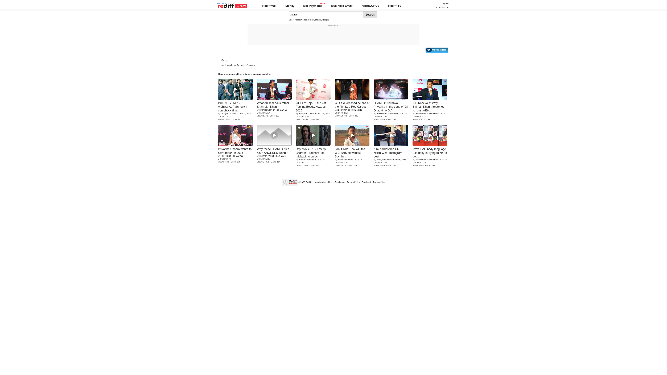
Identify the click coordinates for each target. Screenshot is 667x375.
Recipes (325, 20)
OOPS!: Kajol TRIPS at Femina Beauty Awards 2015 (311, 106)
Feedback (366, 182)
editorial (342, 160)
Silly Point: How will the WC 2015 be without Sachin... (350, 152)
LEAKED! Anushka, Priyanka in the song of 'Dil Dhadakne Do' (391, 106)
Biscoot (224, 156)
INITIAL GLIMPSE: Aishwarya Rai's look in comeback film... (233, 106)
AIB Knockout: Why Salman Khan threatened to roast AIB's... (428, 106)
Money (289, 5)
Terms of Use (379, 182)
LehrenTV (343, 110)
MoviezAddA (266, 110)
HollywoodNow (384, 160)
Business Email (342, 5)
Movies (318, 20)
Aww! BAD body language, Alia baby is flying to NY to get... (430, 152)
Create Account (442, 7)
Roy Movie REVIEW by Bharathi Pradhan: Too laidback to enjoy (311, 152)
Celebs (304, 20)
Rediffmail (269, 5)
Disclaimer (340, 182)
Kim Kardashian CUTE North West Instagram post (388, 152)
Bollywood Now (228, 113)
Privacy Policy (353, 182)
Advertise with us (325, 182)
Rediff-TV (394, 5)
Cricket (311, 20)
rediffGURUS (370, 5)
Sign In (445, 3)
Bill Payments (312, 5)
